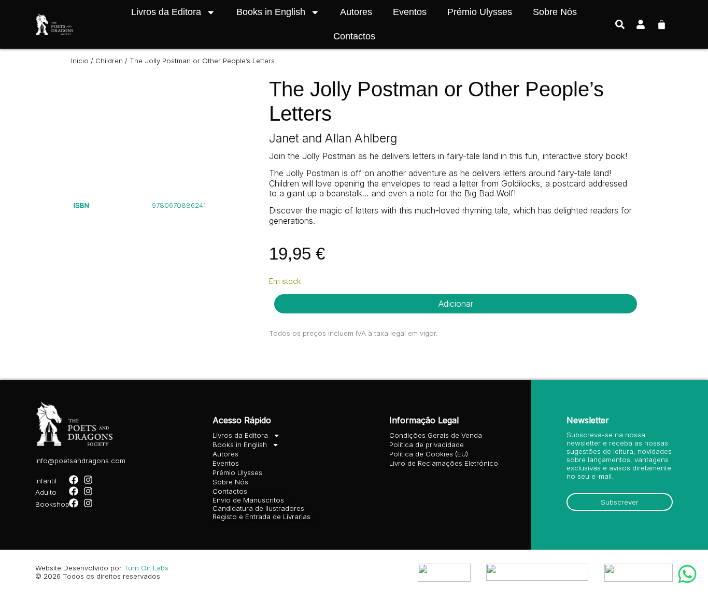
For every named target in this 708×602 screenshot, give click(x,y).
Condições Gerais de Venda (435, 435)
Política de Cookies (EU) (428, 454)
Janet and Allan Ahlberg (333, 138)
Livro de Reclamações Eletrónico (443, 463)
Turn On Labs (146, 568)
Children (109, 60)
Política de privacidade (426, 444)
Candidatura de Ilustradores (258, 508)
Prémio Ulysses (479, 12)
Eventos (410, 12)
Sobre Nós (555, 12)
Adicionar (455, 303)
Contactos (354, 36)
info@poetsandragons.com (80, 460)
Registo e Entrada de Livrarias (261, 516)
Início (80, 60)
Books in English (270, 12)
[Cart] (662, 24)
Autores (356, 12)
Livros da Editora (166, 12)
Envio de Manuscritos (248, 500)
